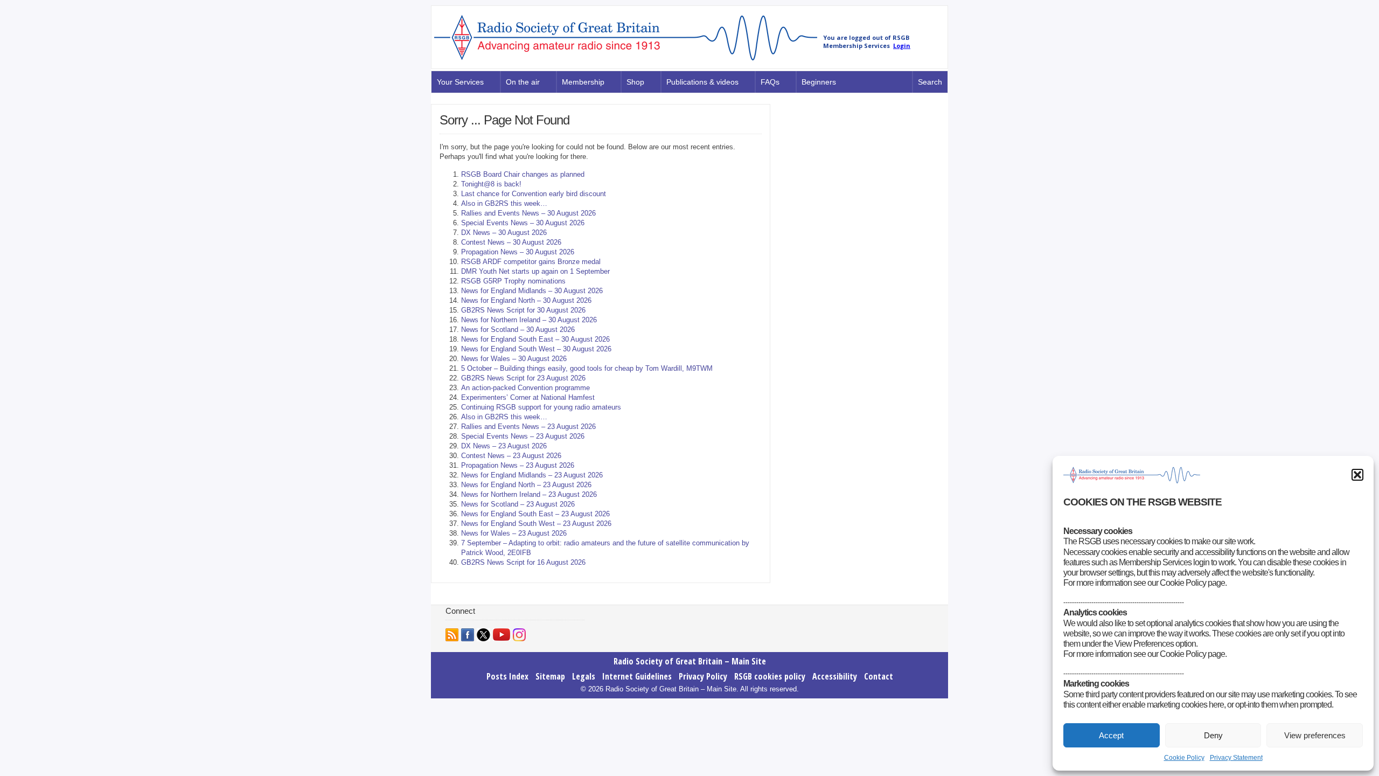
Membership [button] (583, 82)
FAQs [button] (770, 82)
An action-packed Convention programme (525, 388)
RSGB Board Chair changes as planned (522, 174)
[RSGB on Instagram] (519, 634)
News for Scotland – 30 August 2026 (518, 329)
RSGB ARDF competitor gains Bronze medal (531, 262)
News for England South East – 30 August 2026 (535, 339)
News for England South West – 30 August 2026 (536, 349)
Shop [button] (635, 82)
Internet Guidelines (637, 676)
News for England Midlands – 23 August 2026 (532, 475)
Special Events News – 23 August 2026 (522, 436)
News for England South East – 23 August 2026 (535, 514)
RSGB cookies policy (769, 676)
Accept (1111, 735)
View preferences (1315, 735)
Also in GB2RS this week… (504, 203)
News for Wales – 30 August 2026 (514, 359)
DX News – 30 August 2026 (504, 232)
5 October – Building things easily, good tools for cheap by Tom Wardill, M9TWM (587, 368)
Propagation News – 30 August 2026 (517, 252)
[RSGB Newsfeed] (451, 634)
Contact (878, 676)
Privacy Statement (1236, 757)
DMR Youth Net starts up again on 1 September (535, 271)
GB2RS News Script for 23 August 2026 (523, 378)
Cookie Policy (1184, 757)
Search (930, 82)
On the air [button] (523, 82)
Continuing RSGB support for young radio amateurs (541, 407)
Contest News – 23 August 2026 (511, 456)
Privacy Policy (703, 676)
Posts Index (507, 676)
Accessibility (834, 676)
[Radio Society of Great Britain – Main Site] (625, 61)
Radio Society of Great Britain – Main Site (690, 661)
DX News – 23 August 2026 (504, 446)
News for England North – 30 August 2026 (526, 300)
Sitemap (550, 676)
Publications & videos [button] (702, 82)
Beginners (819, 82)
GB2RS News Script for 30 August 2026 (523, 310)
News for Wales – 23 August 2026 (514, 533)
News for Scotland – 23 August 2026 (518, 504)
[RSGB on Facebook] (467, 634)
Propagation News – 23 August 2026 (517, 465)
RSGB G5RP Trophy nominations (513, 281)
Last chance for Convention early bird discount (533, 194)
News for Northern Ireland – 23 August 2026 (529, 494)
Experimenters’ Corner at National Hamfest (528, 397)
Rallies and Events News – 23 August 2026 (528, 426)
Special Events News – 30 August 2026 (522, 223)
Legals (583, 676)
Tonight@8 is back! (491, 184)
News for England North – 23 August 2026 (526, 485)
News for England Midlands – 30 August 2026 (532, 291)
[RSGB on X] (483, 634)
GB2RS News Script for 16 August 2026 (523, 562)
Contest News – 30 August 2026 (511, 242)
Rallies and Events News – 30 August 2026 (528, 213)
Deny (1213, 735)
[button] (1357, 474)
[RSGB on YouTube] (501, 634)
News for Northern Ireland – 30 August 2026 (529, 320)
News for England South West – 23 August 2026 (536, 523)
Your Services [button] (460, 82)
